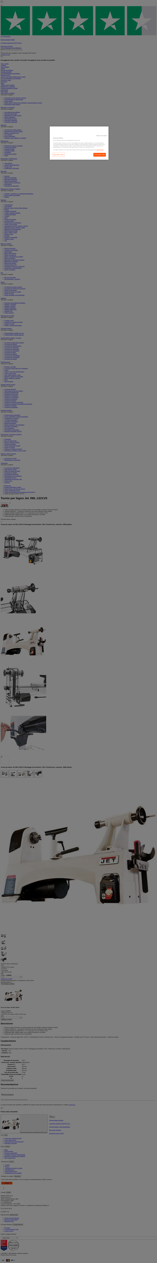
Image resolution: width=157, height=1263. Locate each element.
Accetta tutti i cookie (99, 154)
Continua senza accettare (101, 135)
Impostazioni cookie (58, 154)
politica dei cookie (100, 149)
